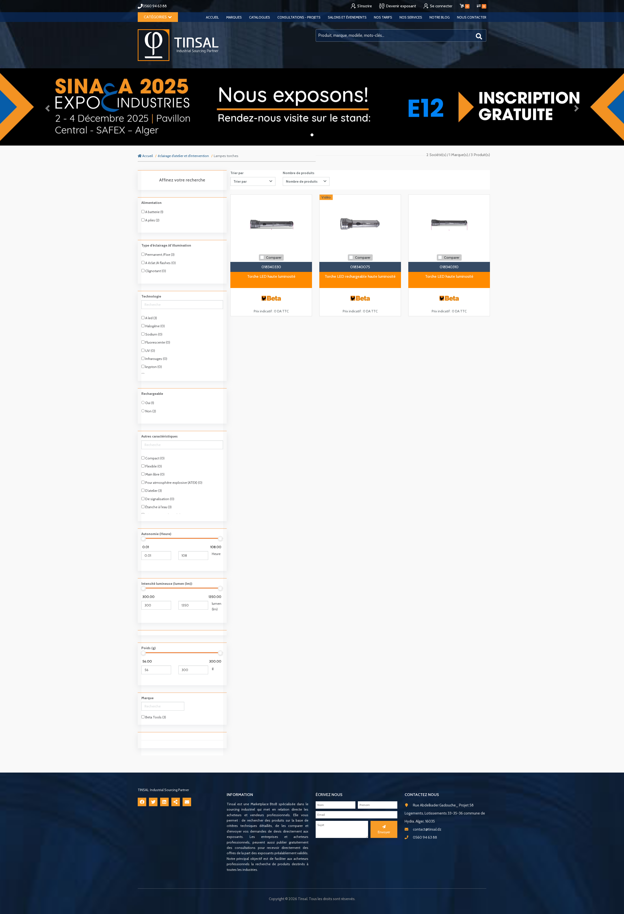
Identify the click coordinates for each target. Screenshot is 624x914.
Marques (234, 17)
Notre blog (439, 17)
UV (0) (150, 350)
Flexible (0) (153, 466)
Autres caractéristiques (159, 436)
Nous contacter (471, 17)
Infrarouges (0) (156, 359)
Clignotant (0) (155, 271)
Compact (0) (155, 458)
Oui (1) (149, 403)
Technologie (151, 296)
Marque (147, 698)
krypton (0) (153, 367)
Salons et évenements (347, 17)
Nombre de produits (298, 173)
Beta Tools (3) (155, 717)
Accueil (212, 17)
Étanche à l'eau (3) (158, 507)
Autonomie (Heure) (156, 534)
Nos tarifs (383, 17)
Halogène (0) (155, 326)
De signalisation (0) (159, 499)
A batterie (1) (154, 212)
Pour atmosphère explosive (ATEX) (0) (173, 482)
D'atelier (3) (153, 490)
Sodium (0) (153, 334)
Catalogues (259, 17)
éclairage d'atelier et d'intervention (183, 156)
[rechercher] (479, 35)
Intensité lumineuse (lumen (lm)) (166, 583)
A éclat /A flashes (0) (160, 263)
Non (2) (150, 411)
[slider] (143, 538)
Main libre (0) (155, 474)
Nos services (411, 17)
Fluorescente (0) (157, 342)
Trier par (237, 173)
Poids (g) (148, 648)
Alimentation (151, 202)
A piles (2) (152, 220)
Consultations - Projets (299, 17)
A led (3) (151, 318)
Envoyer (384, 832)
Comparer (273, 257)
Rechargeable (152, 393)
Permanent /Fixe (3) (160, 254)
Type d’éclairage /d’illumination (166, 245)
